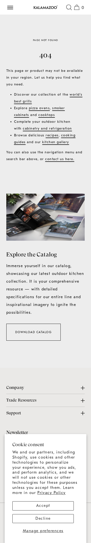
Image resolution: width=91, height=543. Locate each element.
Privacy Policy (51, 493)
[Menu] (12, 7)
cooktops (46, 115)
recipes (52, 135)
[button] (69, 7)
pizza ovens (39, 108)
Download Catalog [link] (33, 332)
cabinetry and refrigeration (47, 128)
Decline (43, 518)
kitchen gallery (55, 142)
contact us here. (59, 159)
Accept (43, 505)
